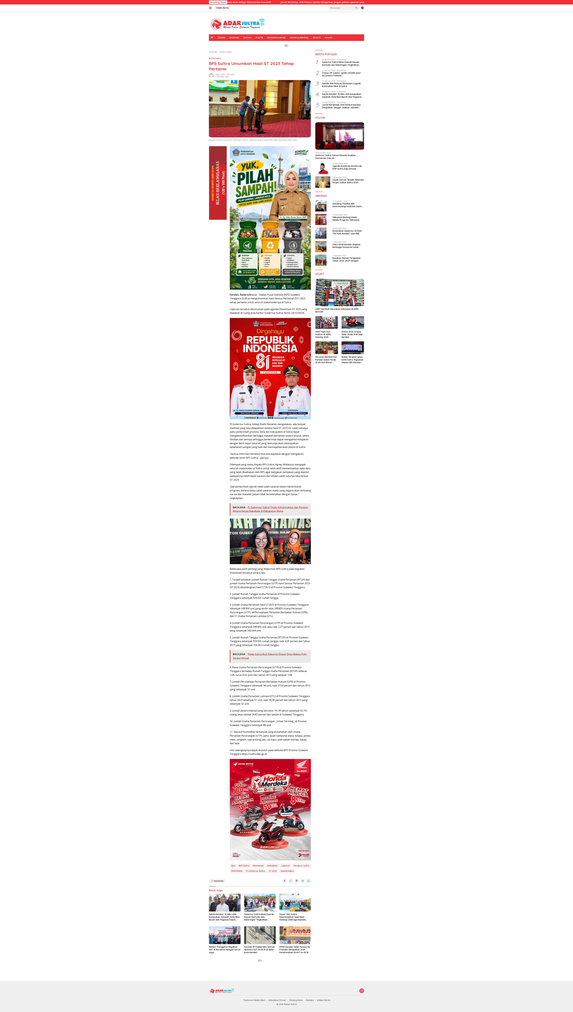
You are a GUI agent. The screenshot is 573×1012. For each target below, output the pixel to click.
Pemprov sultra (301, 865)
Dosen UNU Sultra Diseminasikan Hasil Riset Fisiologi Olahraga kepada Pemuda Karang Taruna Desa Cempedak (294, 917)
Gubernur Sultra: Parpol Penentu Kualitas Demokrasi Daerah (335, 156)
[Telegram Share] (302, 881)
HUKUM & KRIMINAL (299, 37)
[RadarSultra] (239, 24)
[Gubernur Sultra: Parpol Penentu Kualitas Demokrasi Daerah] (339, 136)
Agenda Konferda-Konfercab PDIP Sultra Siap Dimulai (347, 167)
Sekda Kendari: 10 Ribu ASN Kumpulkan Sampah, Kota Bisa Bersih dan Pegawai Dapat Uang (351, 2)
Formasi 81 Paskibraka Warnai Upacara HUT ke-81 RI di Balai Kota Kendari (259, 950)
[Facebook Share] (284, 881)
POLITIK (259, 37)
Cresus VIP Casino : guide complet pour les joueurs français (341, 74)
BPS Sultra (231, 74)
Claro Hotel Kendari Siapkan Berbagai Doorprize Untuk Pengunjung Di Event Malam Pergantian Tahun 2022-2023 (346, 246)
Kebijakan (272, 865)
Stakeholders (287, 871)
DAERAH (248, 37)
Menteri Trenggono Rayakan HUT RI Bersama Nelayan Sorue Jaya (224, 950)
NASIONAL (234, 37)
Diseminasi (258, 865)
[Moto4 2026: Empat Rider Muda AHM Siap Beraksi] (353, 322)
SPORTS (317, 37)
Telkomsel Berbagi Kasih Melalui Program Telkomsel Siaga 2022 (345, 218)
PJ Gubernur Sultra (255, 871)
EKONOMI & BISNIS (276, 37)
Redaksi (310, 1000)
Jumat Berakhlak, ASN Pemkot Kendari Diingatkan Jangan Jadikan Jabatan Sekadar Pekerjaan (244, 2)
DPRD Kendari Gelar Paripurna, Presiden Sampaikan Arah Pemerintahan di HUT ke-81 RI (294, 950)
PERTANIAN (236, 871)
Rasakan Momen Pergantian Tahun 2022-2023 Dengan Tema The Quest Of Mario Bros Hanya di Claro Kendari (347, 259)
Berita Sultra (215, 58)
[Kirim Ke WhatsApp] (308, 881)
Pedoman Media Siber (254, 1000)
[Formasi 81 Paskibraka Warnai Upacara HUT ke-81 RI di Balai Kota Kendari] (260, 935)
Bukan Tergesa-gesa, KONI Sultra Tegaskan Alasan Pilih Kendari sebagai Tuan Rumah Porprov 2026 (352, 360)
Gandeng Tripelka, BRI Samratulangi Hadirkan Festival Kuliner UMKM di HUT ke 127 (348, 205)
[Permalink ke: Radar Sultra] (211, 75)
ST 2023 (273, 871)
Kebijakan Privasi (277, 1000)
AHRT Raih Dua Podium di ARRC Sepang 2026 (323, 334)
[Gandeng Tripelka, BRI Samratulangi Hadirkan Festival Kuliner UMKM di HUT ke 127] (320, 205)
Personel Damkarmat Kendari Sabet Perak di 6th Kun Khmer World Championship (326, 360)
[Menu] (211, 7)
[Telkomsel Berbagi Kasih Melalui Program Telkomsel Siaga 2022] (320, 219)
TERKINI (221, 37)
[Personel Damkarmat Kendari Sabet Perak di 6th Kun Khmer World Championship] (326, 347)
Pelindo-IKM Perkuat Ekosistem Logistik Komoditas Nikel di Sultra (341, 85)
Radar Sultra (220, 74)
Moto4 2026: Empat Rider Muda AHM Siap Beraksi (352, 334)
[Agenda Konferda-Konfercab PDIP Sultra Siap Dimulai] (322, 168)
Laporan (285, 865)
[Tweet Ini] (290, 881)
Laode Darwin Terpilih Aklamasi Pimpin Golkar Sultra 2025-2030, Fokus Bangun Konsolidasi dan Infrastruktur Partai (348, 181)
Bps (233, 865)
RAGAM (328, 37)
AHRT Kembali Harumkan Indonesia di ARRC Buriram (337, 310)
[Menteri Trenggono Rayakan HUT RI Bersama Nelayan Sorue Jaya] (225, 935)
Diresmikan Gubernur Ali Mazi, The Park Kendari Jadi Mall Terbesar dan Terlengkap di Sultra (347, 232)
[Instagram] (361, 991)
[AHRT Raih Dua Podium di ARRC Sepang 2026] (326, 322)
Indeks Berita (222, 8)
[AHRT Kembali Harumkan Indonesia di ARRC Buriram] (339, 292)
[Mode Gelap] (362, 7)
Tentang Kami (296, 1000)
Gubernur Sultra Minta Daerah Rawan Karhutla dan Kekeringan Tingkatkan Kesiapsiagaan (259, 917)
